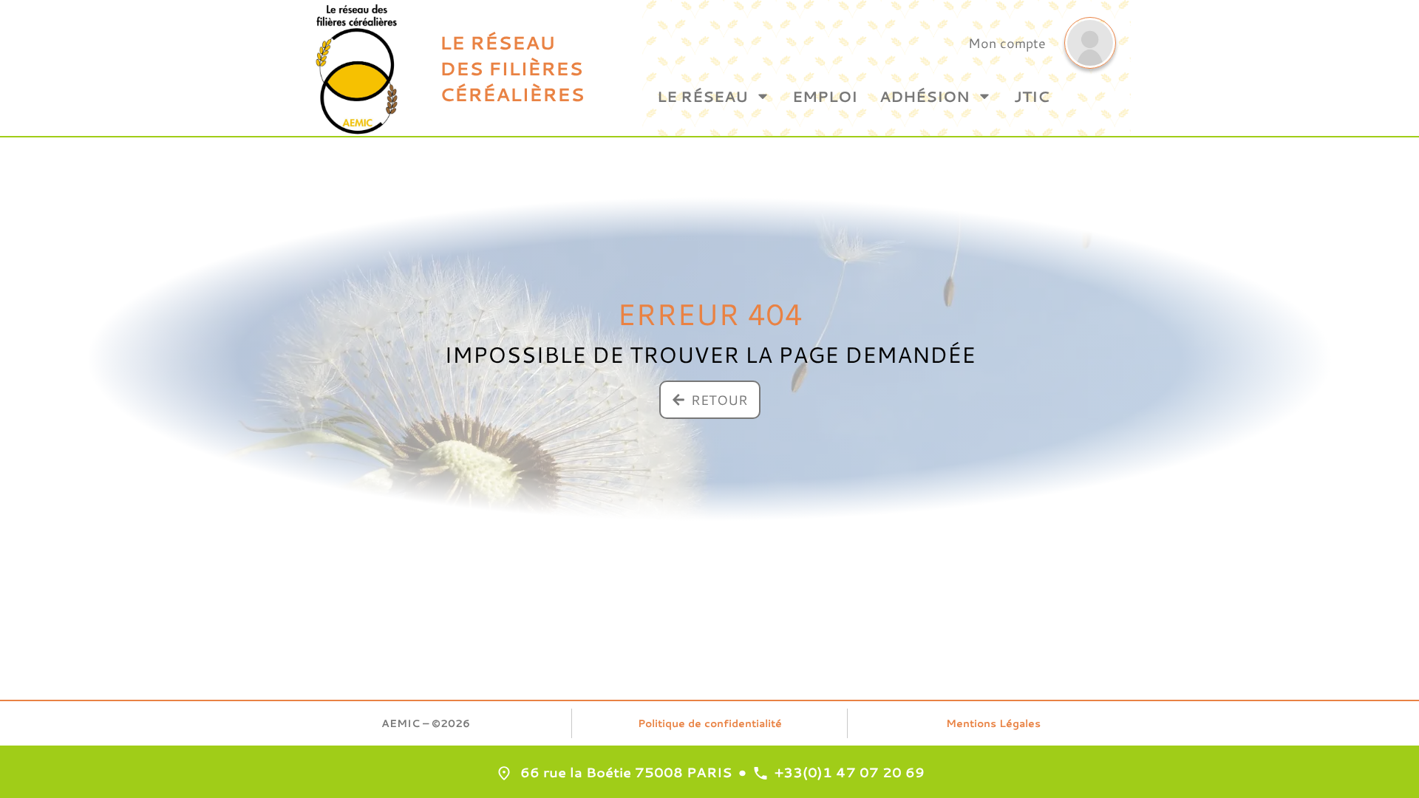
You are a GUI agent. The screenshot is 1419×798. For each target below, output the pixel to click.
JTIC (1031, 96)
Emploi (824, 96)
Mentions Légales (993, 723)
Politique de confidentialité (710, 723)
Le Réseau (702, 96)
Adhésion (924, 96)
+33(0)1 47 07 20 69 (850, 772)
